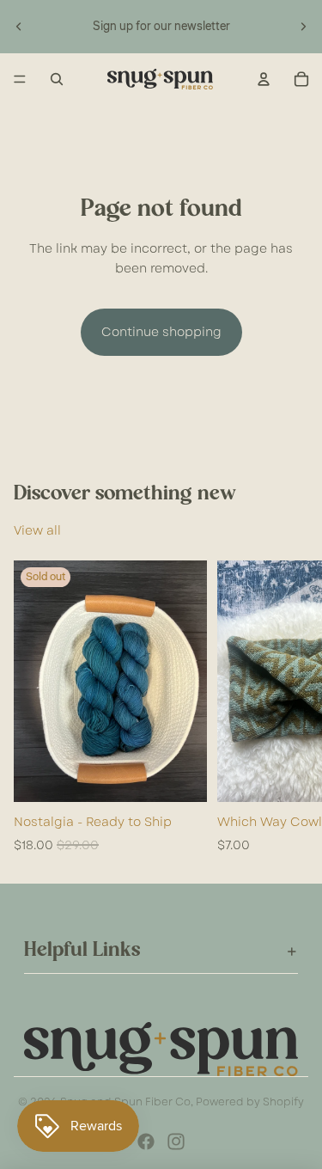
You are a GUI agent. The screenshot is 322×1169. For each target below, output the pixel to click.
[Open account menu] (264, 79)
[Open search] (57, 79)
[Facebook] (146, 1141)
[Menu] (19, 79)
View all (37, 530)
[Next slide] (303, 27)
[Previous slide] (19, 27)
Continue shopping (161, 331)
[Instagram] (176, 1141)
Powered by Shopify (250, 1102)
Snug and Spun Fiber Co (125, 1102)
